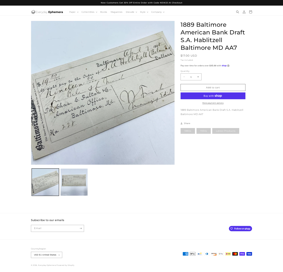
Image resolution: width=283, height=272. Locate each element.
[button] (74, 12)
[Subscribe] (80, 228)
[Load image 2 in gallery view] (74, 182)
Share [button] (187, 123)
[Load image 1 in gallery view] (45, 182)
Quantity (185, 71)
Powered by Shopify (65, 265)
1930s (203, 131)
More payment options (213, 103)
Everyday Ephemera (47, 265)
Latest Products (226, 131)
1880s (187, 131)
